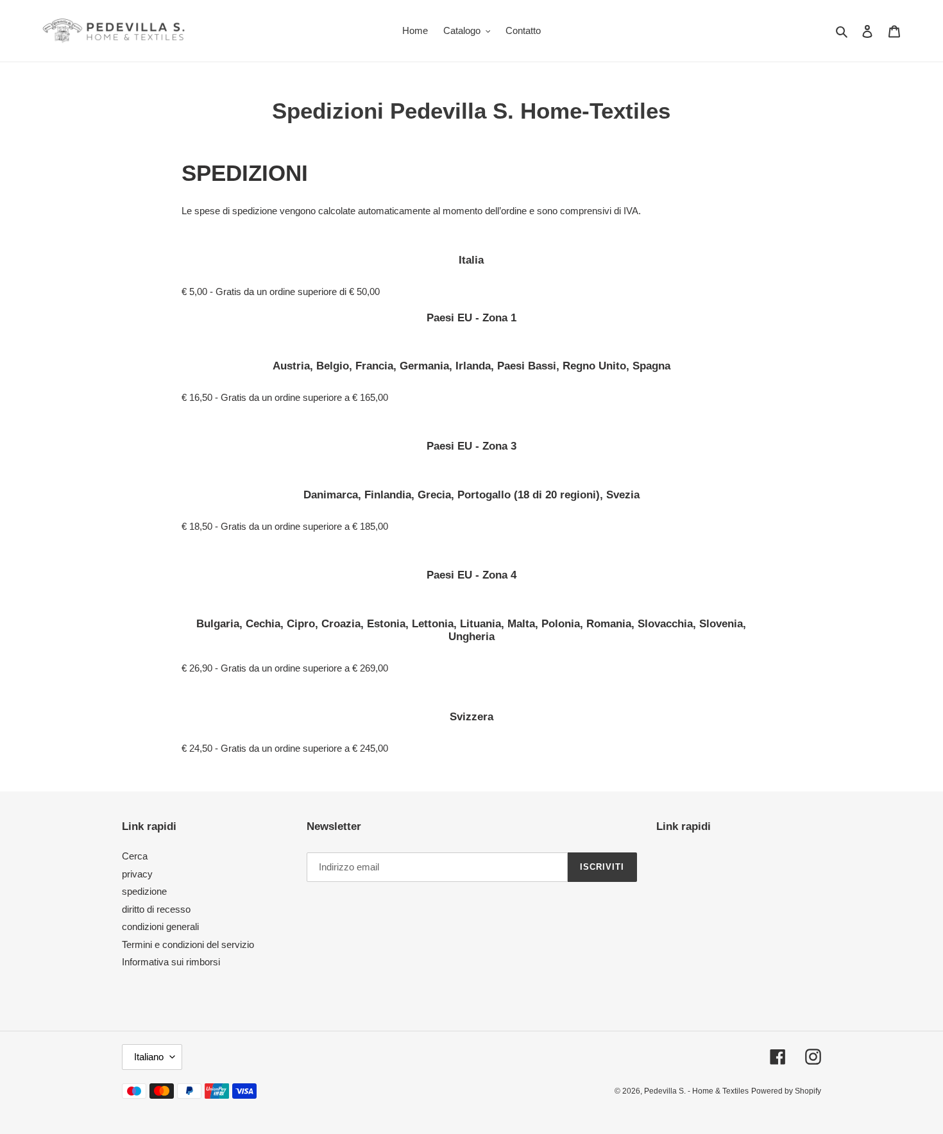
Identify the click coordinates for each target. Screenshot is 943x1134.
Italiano (149, 1056)
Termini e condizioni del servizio (188, 944)
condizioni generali (160, 926)
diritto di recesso (156, 909)
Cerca (135, 856)
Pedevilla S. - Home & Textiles (696, 1091)
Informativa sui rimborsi (171, 961)
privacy (137, 873)
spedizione (144, 891)
